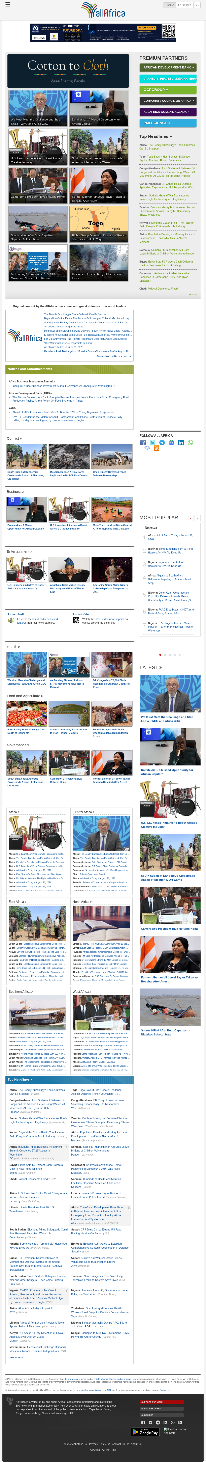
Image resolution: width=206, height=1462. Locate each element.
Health (12, 647)
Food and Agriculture (23, 696)
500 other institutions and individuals (113, 1379)
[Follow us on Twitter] (150, 1423)
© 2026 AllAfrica (73, 1443)
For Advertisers (151, 1408)
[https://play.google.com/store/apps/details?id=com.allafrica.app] (145, 1432)
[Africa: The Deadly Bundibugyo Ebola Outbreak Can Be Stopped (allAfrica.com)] (101, 833)
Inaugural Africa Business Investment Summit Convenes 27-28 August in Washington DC (64, 385)
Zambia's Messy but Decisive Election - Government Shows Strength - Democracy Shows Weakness (167, 211)
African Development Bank (167, 67)
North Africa (81, 901)
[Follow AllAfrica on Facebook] (143, 442)
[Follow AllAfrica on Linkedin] (181, 442)
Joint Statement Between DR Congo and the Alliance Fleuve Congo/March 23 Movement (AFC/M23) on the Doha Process (167, 172)
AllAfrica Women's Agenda (165, 111)
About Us (136, 1443)
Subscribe (147, 1415)
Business (14, 491)
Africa (13, 812)
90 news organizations (76, 1379)
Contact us (165, 1390)
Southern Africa (20, 991)
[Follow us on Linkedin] (165, 1423)
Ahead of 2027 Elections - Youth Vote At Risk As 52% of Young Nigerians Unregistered (62, 412)
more (193, 294)
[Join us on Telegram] (158, 1423)
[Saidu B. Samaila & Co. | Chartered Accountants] (103, 33)
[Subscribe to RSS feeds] (156, 448)
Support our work (152, 1402)
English (171, 4)
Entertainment (18, 551)
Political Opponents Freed (158, 288)
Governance (17, 745)
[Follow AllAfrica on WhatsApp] (190, 442)
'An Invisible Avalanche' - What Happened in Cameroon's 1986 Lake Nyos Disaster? (164, 277)
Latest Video (82, 614)
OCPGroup (154, 90)
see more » (16, 1357)
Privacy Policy (97, 1443)
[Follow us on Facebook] (143, 1423)
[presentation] (191, 518)
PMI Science (155, 123)
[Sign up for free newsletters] (147, 448)
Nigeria (150, 528)
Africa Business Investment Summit (31, 381)
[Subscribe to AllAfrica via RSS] (180, 1423)
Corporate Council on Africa (167, 100)
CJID (12, 407)
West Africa (81, 991)
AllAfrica (103, 10)
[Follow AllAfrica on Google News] (171, 442)
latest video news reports (109, 619)
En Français (184, 5)
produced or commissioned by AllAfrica (95, 1390)
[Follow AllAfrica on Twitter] (152, 442)
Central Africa (82, 812)
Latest (149, 667)
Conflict (13, 438)
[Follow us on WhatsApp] (172, 1423)
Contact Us (118, 1443)
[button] (160, 655)
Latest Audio (17, 614)
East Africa (16, 901)
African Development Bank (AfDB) (29, 393)
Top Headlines (153, 136)
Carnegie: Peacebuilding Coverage (170, 78)
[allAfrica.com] (25, 335)
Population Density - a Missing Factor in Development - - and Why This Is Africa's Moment (167, 238)
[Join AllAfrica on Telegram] (162, 442)
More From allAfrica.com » (114, 356)
